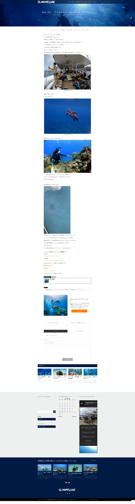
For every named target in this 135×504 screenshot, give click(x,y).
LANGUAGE (95, 1)
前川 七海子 (49, 289)
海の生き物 (80, 14)
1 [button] (66, 482)
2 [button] (67, 482)
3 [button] (69, 482)
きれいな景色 (72, 381)
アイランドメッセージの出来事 (46, 475)
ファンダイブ (68, 14)
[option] (68, 472)
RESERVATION (78, 1)
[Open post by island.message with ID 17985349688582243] (88, 416)
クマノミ (76, 381)
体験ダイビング (73, 14)
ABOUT (86, 1)
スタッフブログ (93, 460)
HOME (69, 1)
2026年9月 (74, 416)
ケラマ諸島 (79, 381)
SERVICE (73, 1)
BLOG (83, 1)
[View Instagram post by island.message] (96, 423)
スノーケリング (63, 14)
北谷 (77, 14)
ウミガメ (58, 14)
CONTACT (90, 1)
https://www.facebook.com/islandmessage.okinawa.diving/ (53, 260)
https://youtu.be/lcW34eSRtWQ (49, 270)
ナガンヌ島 (44, 478)
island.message (88, 408)
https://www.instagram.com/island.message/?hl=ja (52, 255)
